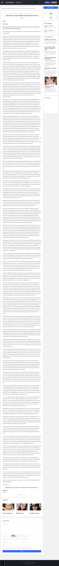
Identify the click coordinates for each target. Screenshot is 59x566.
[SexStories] (9, 2)
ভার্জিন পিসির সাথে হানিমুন (20, 513)
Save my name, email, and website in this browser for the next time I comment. (17, 548)
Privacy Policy (24, 538)
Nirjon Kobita (51, 30)
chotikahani (50, 25)
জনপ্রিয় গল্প (19, 2)
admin (22, 17)
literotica (19, 13)
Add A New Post (50, 7)
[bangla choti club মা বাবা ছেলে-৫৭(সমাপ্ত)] (51, 81)
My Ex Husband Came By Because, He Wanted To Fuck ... (50, 48)
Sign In (47, 2)
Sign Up (54, 2)
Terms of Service (18, 538)
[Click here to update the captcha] (13, 536)
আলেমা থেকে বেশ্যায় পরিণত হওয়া (8, 513)
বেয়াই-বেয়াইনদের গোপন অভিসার (34, 513)
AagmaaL (31, 563)
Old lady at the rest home (50, 39)
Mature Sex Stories (24, 13)
